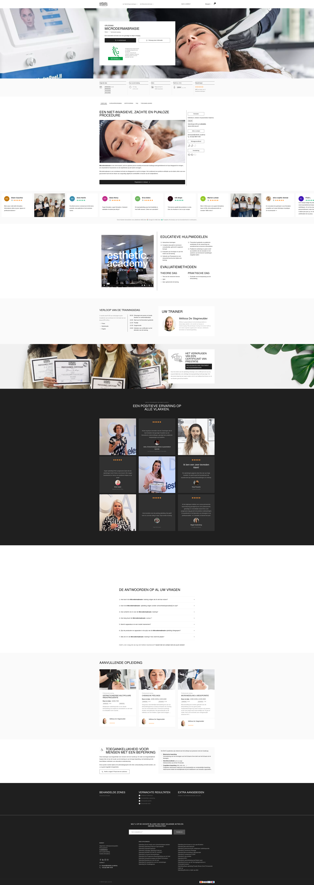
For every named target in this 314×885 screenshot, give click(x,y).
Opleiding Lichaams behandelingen (149, 854)
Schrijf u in (179, 832)
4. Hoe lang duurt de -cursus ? (135, 618)
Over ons (104, 103)
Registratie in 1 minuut (141, 182)
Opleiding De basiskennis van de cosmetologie (152, 862)
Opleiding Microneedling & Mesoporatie (189, 852)
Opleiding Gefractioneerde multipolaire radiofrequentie (193, 848)
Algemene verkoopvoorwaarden (108, 846)
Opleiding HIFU (182, 858)
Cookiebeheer (103, 850)
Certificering (128, 103)
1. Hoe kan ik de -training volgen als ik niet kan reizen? (143, 599)
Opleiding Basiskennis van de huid (149, 860)
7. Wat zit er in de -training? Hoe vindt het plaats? (141, 637)
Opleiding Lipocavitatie (184, 856)
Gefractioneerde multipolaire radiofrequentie (117, 696)
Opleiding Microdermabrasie (186, 846)
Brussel (207, 4)
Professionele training (108, 693)
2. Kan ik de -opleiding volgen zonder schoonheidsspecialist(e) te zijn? (148, 606)
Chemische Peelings (151, 695)
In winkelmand (121, 40)
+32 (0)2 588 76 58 (194, 136)
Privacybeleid (103, 848)
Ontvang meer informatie (155, 40)
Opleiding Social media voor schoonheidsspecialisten (154, 844)
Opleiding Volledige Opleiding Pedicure (150, 850)
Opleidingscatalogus (130, 4)
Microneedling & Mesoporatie (195, 695)
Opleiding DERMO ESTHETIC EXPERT (150, 852)
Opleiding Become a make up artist (188, 870)
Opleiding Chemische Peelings (187, 850)
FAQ (137, 103)
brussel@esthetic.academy (197, 134)
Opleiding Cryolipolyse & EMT (187, 854)
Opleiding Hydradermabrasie (147, 848)
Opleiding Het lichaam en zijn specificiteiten (190, 844)
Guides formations (104, 853)
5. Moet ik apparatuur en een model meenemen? (135, 624)
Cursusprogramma (115, 103)
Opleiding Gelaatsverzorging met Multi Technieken (153, 858)
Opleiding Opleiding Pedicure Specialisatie (151, 846)
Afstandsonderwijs (146, 4)
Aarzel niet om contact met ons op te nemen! (170, 645)
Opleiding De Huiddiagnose (147, 864)
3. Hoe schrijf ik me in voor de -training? (138, 612)
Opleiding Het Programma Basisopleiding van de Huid (154, 856)
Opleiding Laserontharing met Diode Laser (190, 860)
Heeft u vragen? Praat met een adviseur (115, 771)
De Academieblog (104, 851)
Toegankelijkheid (146, 103)
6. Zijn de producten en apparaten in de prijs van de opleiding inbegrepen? (150, 630)
